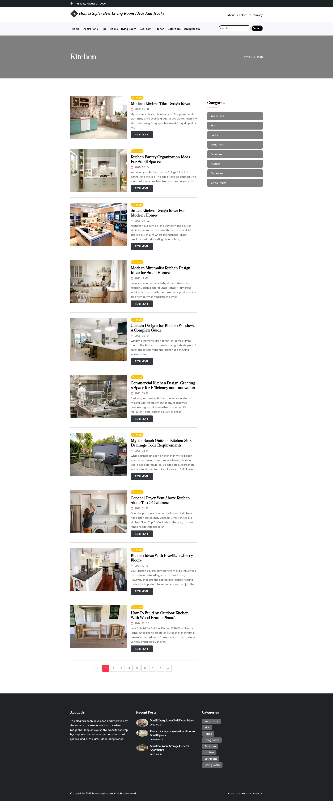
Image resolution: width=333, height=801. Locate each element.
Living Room (128, 29)
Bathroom (174, 29)
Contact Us (244, 14)
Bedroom (145, 29)
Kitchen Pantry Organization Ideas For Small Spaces (160, 159)
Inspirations (90, 29)
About (231, 14)
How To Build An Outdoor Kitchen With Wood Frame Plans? (160, 615)
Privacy (258, 14)
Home (75, 29)
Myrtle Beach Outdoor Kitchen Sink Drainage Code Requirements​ (161, 443)
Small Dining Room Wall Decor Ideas (172, 720)
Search (257, 28)
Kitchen (159, 29)
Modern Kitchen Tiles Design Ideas (160, 103)
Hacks (114, 29)
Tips (103, 29)
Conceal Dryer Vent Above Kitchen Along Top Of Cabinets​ (160, 500)
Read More (141, 134)
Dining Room (192, 29)
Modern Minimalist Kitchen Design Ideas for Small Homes (160, 270)
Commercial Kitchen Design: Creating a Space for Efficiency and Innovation (163, 385)
